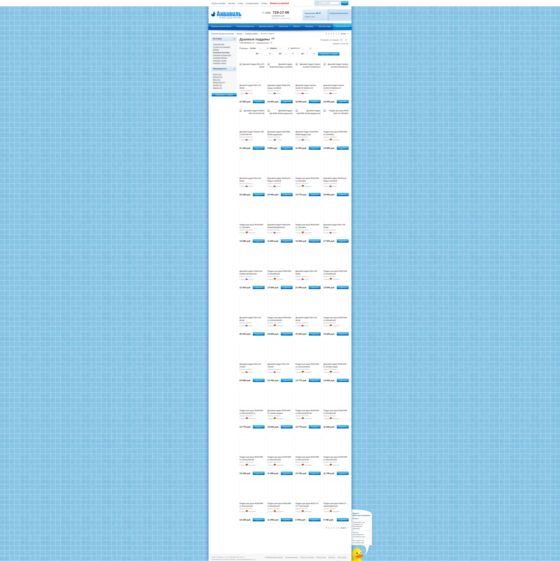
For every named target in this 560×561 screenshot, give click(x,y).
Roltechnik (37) (219, 82)
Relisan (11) (218, 77)
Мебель (296, 26)
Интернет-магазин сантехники (222, 33)
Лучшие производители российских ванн (359, 535)
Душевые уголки (219, 61)
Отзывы (264, 3)
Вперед (343, 33)
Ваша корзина (310, 13)
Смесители (283, 26)
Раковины (309, 26)
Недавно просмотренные (339, 13)
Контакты (231, 3)
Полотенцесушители (245, 26)
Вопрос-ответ (321, 557)
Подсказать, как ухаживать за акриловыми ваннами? (359, 525)
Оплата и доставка (218, 3)
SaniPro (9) (217, 85)
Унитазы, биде (324, 26)
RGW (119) (217, 74)
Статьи (240, 3)
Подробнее (259, 101)
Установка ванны (252, 3)
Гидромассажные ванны (221, 26)
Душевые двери (219, 63)
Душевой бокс (218, 44)
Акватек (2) (217, 88)
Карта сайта (341, 557)
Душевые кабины (266, 26)
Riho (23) (216, 80)
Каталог (239, 33)
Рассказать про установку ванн (358, 542)
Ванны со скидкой (279, 3)
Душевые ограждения (222, 55)
